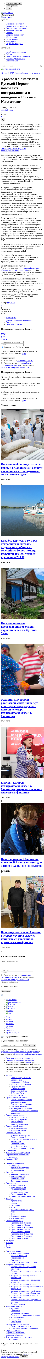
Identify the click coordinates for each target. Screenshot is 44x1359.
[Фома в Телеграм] (11, 1004)
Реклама (9, 1021)
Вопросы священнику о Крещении (25, 1293)
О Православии (17, 1170)
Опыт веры (15, 1165)
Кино (13, 1212)
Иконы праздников (19, 1119)
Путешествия (11, 1157)
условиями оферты (25, 361)
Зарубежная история (19, 1181)
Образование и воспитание (17, 1155)
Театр (13, 1214)
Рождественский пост (20, 1253)
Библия (9, 1075)
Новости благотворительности (19, 320)
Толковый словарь (18, 1216)
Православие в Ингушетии (22, 1234)
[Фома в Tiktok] (9, 1006)
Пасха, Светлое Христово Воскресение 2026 (21, 1101)
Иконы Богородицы (19, 1117)
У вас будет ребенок (19, 1146)
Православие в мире (14, 1221)
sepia (11, 110)
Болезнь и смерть (18, 1185)
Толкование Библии (19, 1091)
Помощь (9, 322)
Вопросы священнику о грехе (23, 1284)
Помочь (10, 13)
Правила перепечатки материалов (20, 1060)
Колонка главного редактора (18, 1153)
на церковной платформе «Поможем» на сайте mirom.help (20, 269)
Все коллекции (12, 61)
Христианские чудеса (20, 1168)
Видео (8, 1247)
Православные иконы (15, 1115)
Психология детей (18, 1137)
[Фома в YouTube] (10, 1008)
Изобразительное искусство (22, 1210)
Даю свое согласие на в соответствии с (17, 365)
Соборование (16, 1319)
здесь (24, 354)
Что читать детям (18, 1144)
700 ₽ (3, 334)
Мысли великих (17, 1218)
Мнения (9, 1243)
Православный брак (19, 1194)
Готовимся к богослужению (17, 1324)
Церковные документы (15, 1333)
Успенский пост (17, 1258)
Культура (9, 1199)
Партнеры (10, 1030)
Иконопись (15, 1205)
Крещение (15, 1308)
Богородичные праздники (21, 1108)
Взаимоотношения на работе (23, 1196)
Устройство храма (18, 1130)
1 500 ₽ (4, 337)
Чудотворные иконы (19, 1124)
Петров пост (16, 1260)
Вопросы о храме (18, 1304)
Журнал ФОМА (7, 73)
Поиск (9, 8)
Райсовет (9, 54)
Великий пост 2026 (19, 1256)
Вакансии (10, 1028)
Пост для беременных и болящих (24, 1262)
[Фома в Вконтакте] (11, 1000)
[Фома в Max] (8, 1013)
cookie (28, 1062)
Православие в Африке (20, 1225)
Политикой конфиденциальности (15, 367)
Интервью (10, 1240)
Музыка (14, 1207)
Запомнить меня (10, 987)
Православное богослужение (18, 56)
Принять (24, 1357)
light (2, 110)
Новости (9, 33)
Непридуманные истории (16, 26)
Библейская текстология (21, 1084)
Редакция (11, 302)
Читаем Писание (18, 1089)
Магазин (9, 1019)
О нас (8, 1017)
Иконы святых (17, 1122)
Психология (11, 1183)
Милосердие (11, 318)
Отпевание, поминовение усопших (25, 1315)
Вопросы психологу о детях (22, 1148)
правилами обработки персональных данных (20, 1052)
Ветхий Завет (16, 1080)
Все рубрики (11, 41)
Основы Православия (15, 24)
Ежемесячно (23, 347)
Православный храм (14, 1126)
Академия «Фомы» (14, 30)
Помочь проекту (8, 358)
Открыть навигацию (14, 3)
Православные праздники (17, 1097)
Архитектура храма (19, 1128)
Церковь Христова (13, 1330)
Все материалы (12, 39)
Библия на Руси (17, 1093)
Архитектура (16, 1201)
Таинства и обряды (14, 1306)
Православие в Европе (20, 1232)
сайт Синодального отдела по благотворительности (13, 150)
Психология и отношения (16, 28)
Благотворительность (31, 73)
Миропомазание (17, 1317)
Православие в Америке (21, 1223)
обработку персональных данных (16, 364)
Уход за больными (18, 1188)
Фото (8, 1245)
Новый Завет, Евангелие (21, 1078)
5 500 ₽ (4, 339)
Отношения (11, 1150)
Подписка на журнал (14, 44)
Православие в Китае (20, 1238)
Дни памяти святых (19, 1106)
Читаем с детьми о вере (15, 59)
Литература (15, 1203)
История (9, 1172)
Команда (9, 1026)
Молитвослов (11, 37)
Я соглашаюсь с (18, 361)
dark (6, 110)
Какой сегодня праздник (16, 52)
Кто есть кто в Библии (20, 1082)
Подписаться (30, 1045)
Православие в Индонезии (22, 1236)
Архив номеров (12, 1032)
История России (17, 1179)
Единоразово (9, 347)
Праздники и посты (14, 1251)
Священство (16, 1322)
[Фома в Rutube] (9, 1011)
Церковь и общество (14, 324)
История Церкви (18, 1177)
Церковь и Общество (14, 1335)
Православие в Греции (20, 1229)
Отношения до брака (19, 1192)
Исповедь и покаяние (20, 1313)
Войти (17, 69)
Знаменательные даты (20, 1174)
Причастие (15, 1311)
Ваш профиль (12, 6)
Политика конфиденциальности (19, 1058)
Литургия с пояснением (21, 1326)
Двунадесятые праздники (21, 1104)
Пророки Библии (18, 1086)
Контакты (10, 1024)
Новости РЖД (12, 1159)
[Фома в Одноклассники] (13, 1002)
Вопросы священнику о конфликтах (26, 1291)
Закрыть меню (7, 15)
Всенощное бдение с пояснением (24, 1328)
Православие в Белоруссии (22, 1227)
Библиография (17, 1095)
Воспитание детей (13, 1133)
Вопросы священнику (15, 35)
